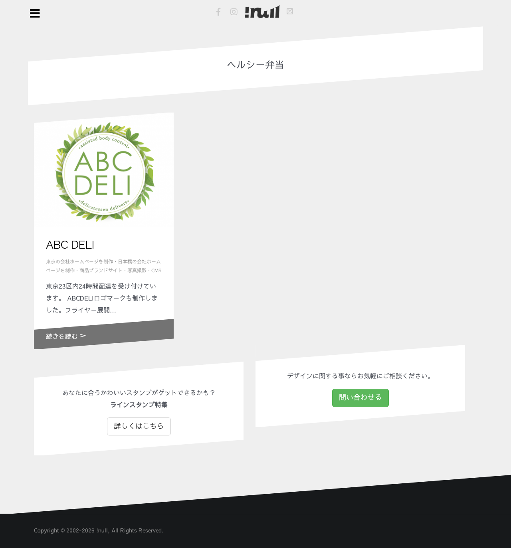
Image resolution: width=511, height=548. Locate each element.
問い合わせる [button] (360, 397)
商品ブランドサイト (101, 270)
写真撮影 (137, 270)
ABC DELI (70, 244)
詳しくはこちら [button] (139, 426)
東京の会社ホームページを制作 (79, 261)
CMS (156, 270)
